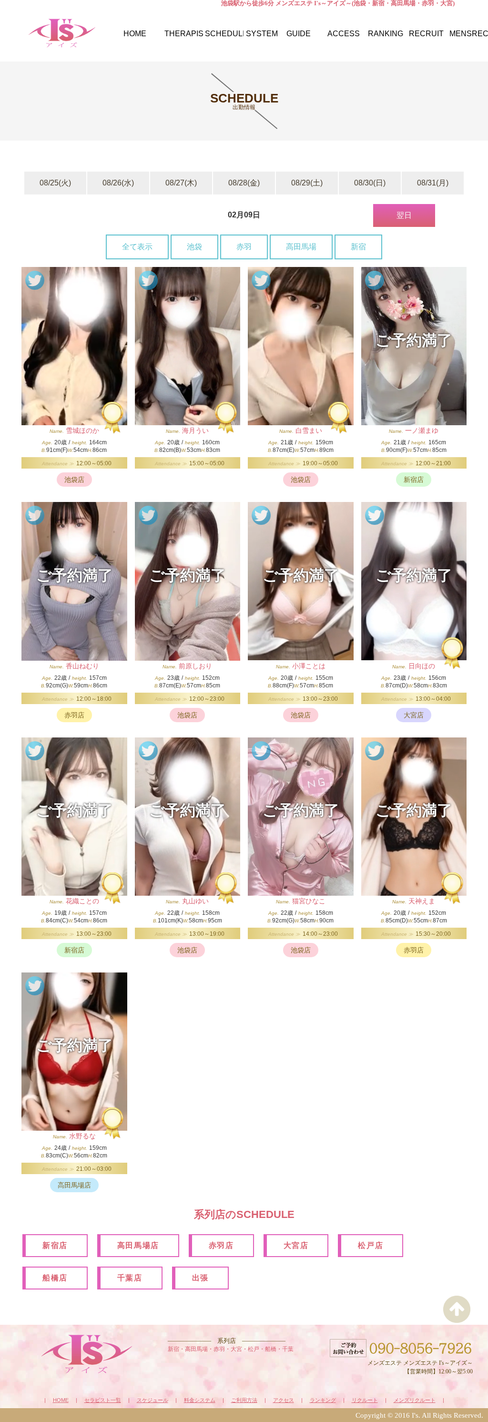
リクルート (365, 1400)
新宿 (358, 247)
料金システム (199, 1400)
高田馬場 (301, 247)
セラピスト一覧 (102, 1400)
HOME (61, 1400)
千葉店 (129, 1278)
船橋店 (55, 1278)
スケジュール (152, 1400)
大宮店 (296, 1245)
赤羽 (244, 247)
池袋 (194, 247)
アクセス (283, 1400)
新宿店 (55, 1245)
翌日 (404, 215)
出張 (200, 1278)
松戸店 (370, 1245)
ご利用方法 (244, 1400)
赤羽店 (221, 1245)
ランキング (323, 1400)
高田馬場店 (138, 1245)
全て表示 (137, 247)
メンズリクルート (415, 1400)
